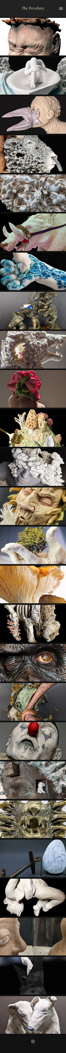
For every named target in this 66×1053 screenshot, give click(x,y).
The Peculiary (33, 8)
